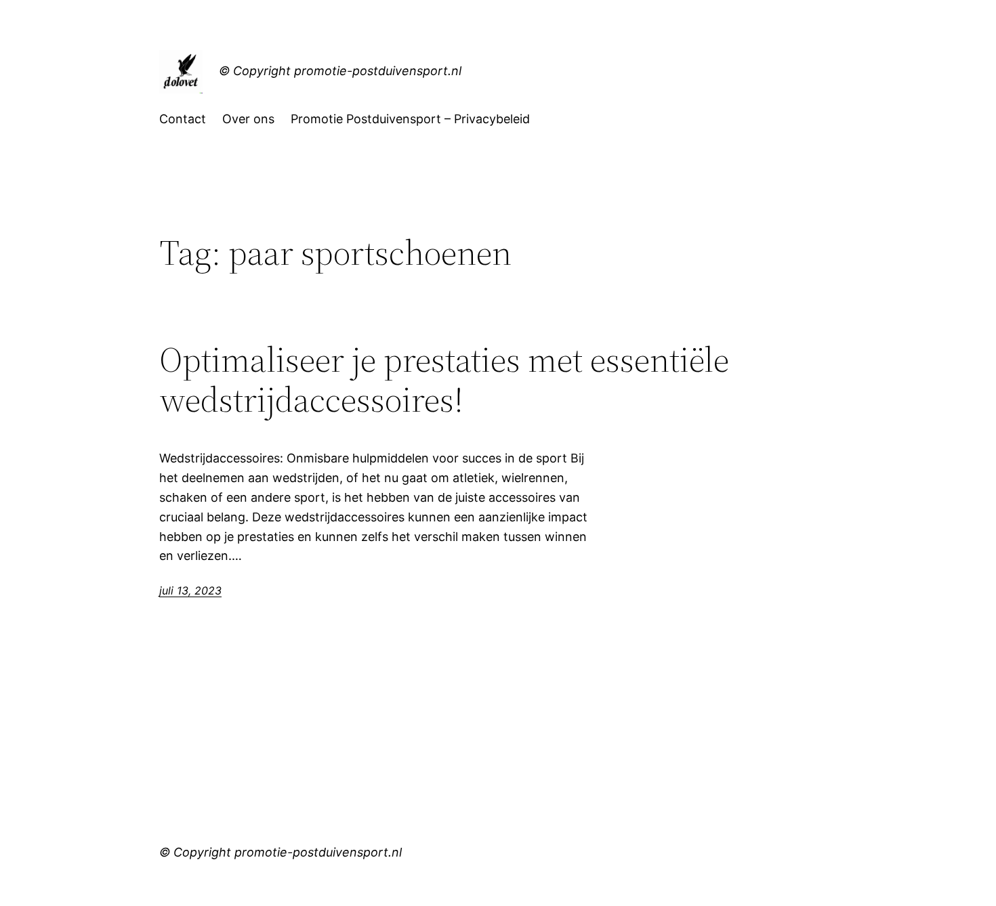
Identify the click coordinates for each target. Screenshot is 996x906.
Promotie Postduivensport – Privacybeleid (410, 119)
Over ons (248, 119)
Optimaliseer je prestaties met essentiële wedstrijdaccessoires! (444, 379)
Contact (182, 119)
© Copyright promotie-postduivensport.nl (340, 71)
